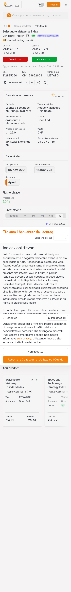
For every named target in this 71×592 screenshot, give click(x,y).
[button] (57, 318)
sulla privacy (24, 338)
